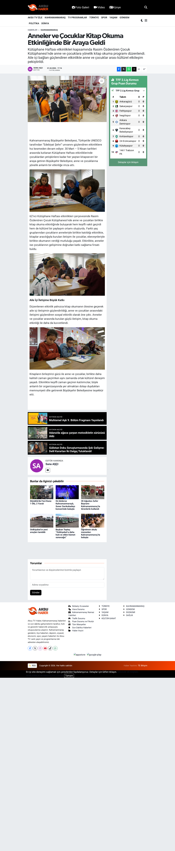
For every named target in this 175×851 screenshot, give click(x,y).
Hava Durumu (78, 609)
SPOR (104, 17)
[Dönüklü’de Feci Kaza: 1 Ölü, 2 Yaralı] (41, 492)
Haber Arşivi (77, 630)
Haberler (32, 30)
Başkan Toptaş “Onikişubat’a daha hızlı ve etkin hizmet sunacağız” (65, 533)
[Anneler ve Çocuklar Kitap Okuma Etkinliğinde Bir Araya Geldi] (67, 99)
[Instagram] (40, 648)
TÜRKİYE (94, 17)
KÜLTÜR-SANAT (109, 618)
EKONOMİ (130, 612)
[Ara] (145, 7)
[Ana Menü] (145, 21)
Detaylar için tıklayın (128, 162)
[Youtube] (45, 648)
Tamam (69, 675)
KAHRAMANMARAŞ (55, 17)
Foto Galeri (82, 7)
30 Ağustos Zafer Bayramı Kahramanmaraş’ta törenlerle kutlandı (90, 505)
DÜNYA (45, 23)
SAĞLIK (129, 615)
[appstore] (80, 654)
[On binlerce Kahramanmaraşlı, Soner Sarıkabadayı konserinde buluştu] (67, 492)
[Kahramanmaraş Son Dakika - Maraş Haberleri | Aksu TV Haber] (38, 7)
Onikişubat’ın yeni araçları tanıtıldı (39, 530)
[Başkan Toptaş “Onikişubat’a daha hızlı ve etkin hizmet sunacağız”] (67, 520)
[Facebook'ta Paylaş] (119, 69)
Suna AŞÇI (52, 464)
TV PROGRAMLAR (77, 17)
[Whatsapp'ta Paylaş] (128, 69)
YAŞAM (113, 17)
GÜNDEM (124, 17)
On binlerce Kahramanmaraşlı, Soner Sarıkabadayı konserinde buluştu (65, 505)
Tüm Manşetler (79, 624)
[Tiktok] (50, 648)
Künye (117, 7)
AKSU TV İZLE (35, 17)
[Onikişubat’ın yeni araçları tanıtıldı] (41, 520)
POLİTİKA (34, 23)
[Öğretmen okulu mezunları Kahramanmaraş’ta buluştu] (92, 520)
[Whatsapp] (55, 648)
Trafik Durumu (78, 618)
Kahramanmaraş (49, 30)
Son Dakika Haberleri (81, 627)
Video (101, 7)
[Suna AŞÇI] (36, 465)
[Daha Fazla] (134, 69)
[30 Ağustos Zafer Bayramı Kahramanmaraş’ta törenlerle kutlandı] (92, 492)
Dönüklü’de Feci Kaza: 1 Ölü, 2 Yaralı (41, 502)
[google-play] (94, 654)
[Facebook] (30, 648)
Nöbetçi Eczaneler (80, 606)
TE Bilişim (142, 665)
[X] (35, 648)
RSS (33, 665)
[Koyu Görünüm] (142, 21)
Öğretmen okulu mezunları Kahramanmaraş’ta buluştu (90, 533)
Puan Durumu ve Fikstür (83, 621)
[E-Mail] (48, 470)
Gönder (36, 592)
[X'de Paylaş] (123, 69)
